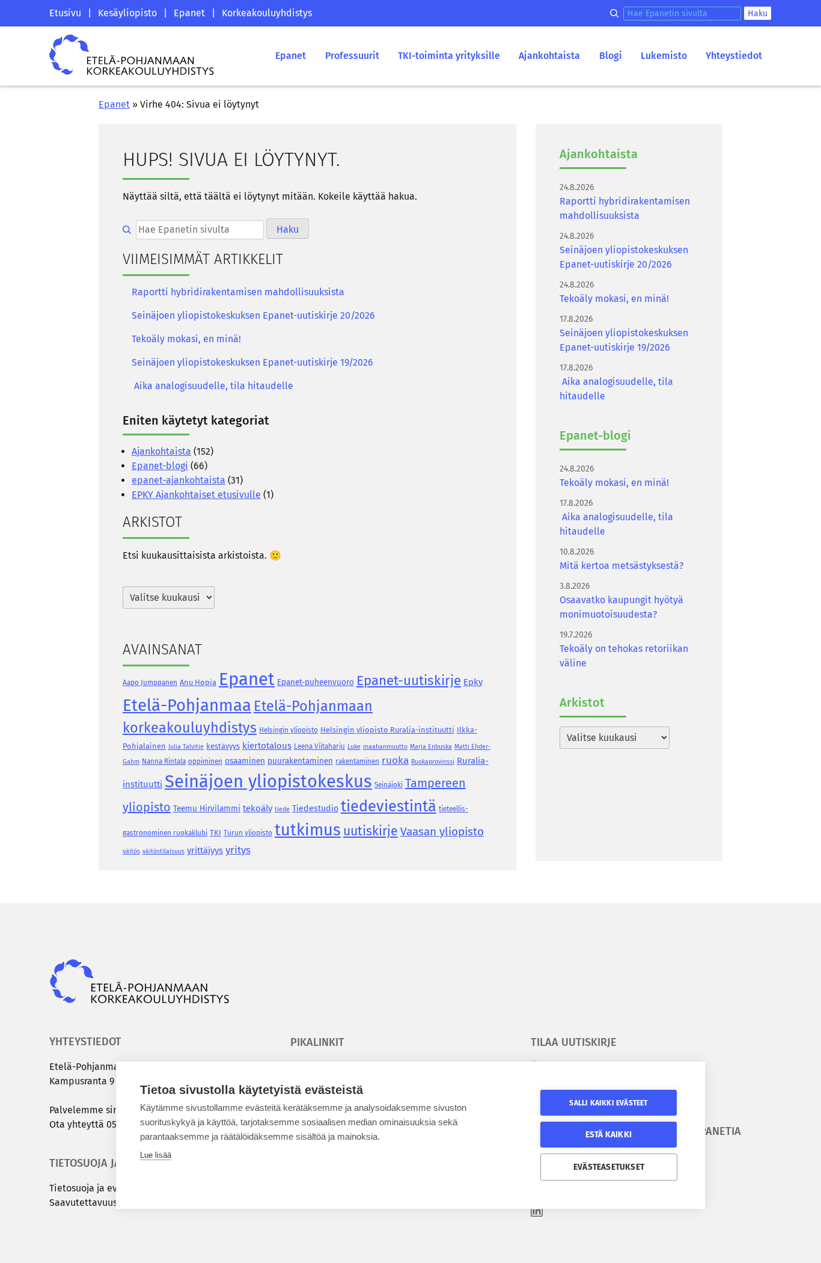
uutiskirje (370, 831)
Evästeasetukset (608, 1167)
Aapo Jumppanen (150, 682)
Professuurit (352, 55)
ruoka (395, 760)
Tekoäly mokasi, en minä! (186, 339)
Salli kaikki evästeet (608, 1103)
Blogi (610, 55)
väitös (131, 851)
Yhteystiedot (734, 55)
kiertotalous (266, 745)
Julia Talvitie (186, 747)
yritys (238, 850)
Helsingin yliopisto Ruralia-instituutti (387, 729)
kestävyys (223, 746)
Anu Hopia (198, 682)
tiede (282, 809)
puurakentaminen (300, 761)
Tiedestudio (315, 809)
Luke (354, 747)
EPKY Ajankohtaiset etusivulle (196, 494)
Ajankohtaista (549, 55)
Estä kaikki (608, 1134)
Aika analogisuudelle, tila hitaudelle (212, 386)
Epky (473, 682)
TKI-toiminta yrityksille (449, 55)
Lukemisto (664, 55)
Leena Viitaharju (319, 746)
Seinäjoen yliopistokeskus (268, 781)
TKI (215, 832)
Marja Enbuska (431, 747)
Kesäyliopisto (127, 13)
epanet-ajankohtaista (178, 480)
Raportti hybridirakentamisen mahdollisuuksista (238, 292)
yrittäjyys (205, 850)
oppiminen (205, 761)
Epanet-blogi (160, 466)
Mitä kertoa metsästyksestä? (621, 565)
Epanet (189, 13)
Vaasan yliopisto (442, 831)
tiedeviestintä (388, 806)
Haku (758, 13)
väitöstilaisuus (163, 851)
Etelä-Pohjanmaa (187, 705)
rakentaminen (357, 761)
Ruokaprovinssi (432, 762)
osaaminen (245, 761)
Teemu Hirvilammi (206, 809)
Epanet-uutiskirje (408, 680)
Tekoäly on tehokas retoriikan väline (624, 656)
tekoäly (257, 808)
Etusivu (65, 13)
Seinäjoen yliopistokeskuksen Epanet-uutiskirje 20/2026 (253, 315)
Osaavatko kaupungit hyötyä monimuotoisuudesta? (621, 607)
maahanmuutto (385, 747)
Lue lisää (155, 1155)
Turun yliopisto (248, 833)
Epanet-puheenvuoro (315, 682)
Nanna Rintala (164, 761)
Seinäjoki (388, 785)
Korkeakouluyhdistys (267, 13)
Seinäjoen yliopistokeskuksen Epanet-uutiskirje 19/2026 (252, 362)
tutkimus (308, 830)
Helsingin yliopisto (288, 730)
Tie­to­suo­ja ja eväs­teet (97, 1188)
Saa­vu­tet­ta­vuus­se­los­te (98, 1202)
